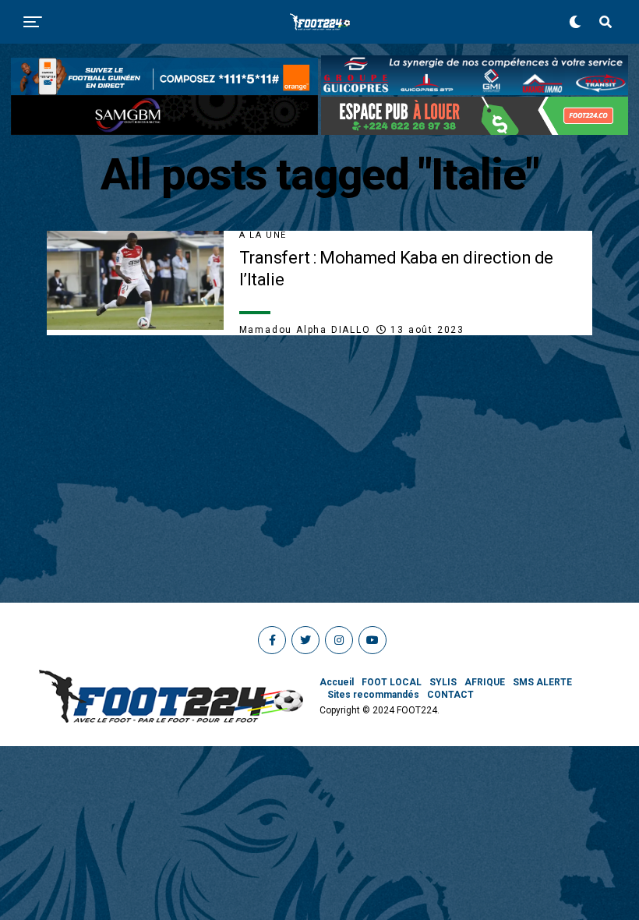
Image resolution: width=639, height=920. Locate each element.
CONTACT (450, 694)
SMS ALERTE (542, 682)
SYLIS (443, 682)
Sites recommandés (373, 694)
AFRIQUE (484, 682)
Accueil (337, 682)
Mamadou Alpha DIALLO (305, 329)
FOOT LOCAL (392, 682)
